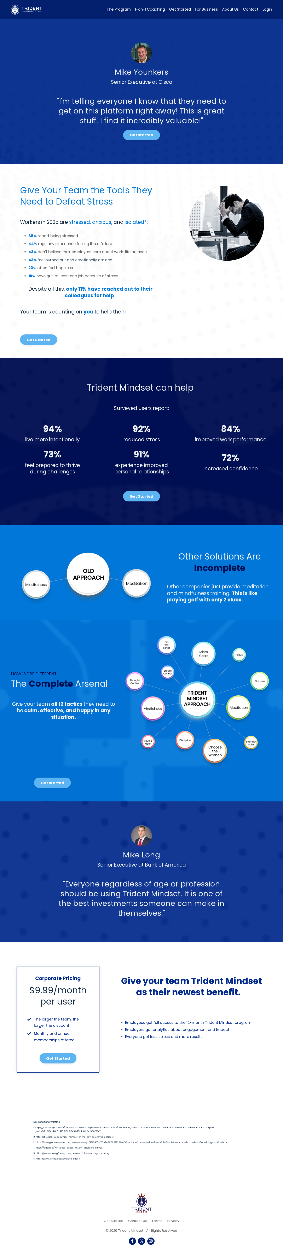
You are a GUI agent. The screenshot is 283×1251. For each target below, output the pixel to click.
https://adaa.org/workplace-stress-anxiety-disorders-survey (69, 1148)
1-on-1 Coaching (150, 9)
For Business (206, 9)
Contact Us (137, 1220)
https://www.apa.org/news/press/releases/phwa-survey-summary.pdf (74, 1153)
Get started (141, 135)
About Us (230, 9)
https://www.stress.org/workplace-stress (58, 1159)
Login (267, 9)
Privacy (173, 1220)
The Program (119, 9)
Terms (157, 1220)
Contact (250, 9)
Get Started (180, 9)
